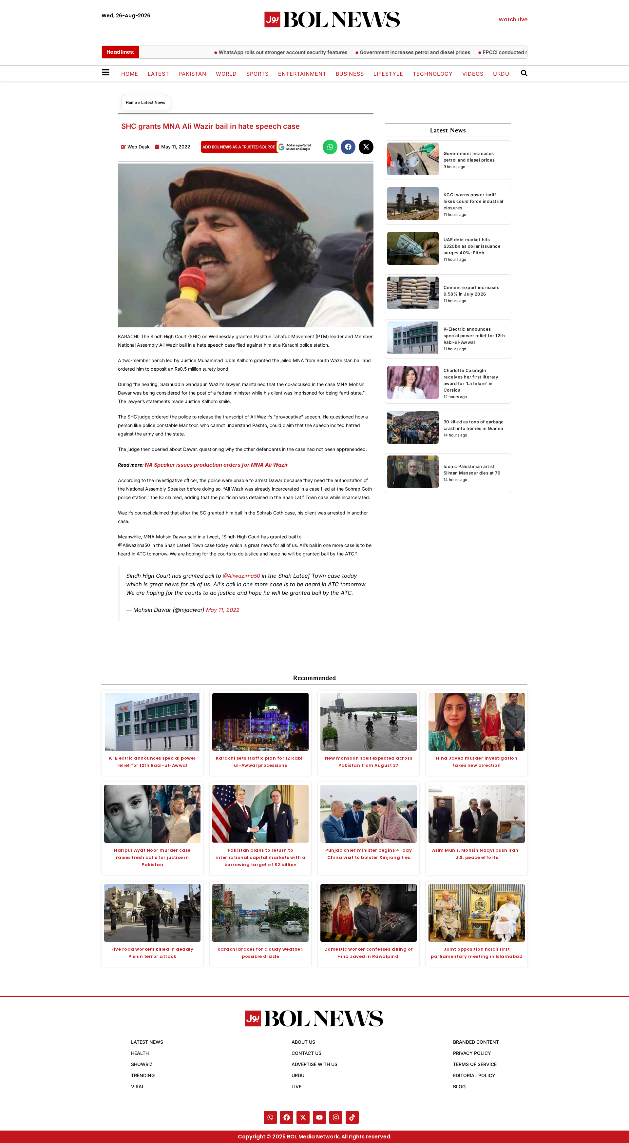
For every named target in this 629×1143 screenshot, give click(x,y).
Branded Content (476, 1042)
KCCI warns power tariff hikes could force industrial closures (473, 201)
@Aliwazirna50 (241, 575)
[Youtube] (319, 1117)
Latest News (153, 102)
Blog (459, 1086)
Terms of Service (475, 1064)
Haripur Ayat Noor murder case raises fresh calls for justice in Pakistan (152, 857)
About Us (303, 1042)
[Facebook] (286, 1117)
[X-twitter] (303, 1117)
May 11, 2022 (222, 610)
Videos (473, 73)
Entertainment (302, 73)
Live (296, 1086)
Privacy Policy (472, 1053)
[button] (330, 147)
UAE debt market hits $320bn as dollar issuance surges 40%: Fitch (472, 246)
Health (140, 1053)
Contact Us (306, 1053)
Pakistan (192, 73)
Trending (143, 1075)
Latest (158, 73)
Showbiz (142, 1064)
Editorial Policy (474, 1075)
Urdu (501, 73)
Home (129, 73)
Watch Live (513, 19)
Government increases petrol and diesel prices (391, 52)
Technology (433, 73)
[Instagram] (335, 1117)
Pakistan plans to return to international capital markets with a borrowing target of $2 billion (260, 857)
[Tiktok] (352, 1117)
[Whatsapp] (270, 1117)
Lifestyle (388, 73)
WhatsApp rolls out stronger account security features (259, 52)
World (226, 73)
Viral (137, 1086)
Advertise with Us (314, 1064)
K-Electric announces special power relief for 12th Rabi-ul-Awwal (474, 335)
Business (350, 73)
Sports (257, 73)
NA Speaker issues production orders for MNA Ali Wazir (217, 464)
